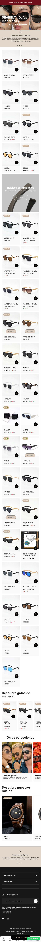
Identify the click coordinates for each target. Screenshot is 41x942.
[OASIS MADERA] (11, 61)
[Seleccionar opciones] (16, 69)
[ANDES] (30, 92)
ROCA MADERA (28, 523)
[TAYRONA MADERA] (25, 711)
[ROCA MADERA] (30, 509)
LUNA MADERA (28, 492)
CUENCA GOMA (9, 238)
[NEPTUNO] (30, 447)
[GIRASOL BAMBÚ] (11, 354)
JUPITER (26, 368)
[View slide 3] (21, 45)
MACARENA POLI (29, 238)
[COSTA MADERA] (11, 540)
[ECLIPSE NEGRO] (11, 123)
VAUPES (26, 399)
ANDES (25, 106)
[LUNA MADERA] (30, 478)
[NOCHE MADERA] (11, 323)
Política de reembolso (10, 931)
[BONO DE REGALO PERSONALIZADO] (30, 540)
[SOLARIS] (30, 606)
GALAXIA (7, 430)
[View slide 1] (17, 45)
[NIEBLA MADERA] (11, 573)
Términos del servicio (30, 931)
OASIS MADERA (9, 75)
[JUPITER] (30, 354)
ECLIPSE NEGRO (9, 137)
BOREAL (26, 137)
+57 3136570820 (6, 913)
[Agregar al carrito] (16, 100)
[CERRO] (30, 154)
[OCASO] (30, 637)
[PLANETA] (11, 92)
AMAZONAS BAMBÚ (30, 271)
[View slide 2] (19, 45)
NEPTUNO (26, 461)
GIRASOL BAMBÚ (10, 368)
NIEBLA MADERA (10, 587)
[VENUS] (11, 447)
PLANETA (7, 106)
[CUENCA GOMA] (11, 224)
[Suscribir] (36, 901)
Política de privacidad (20, 931)
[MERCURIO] (11, 385)
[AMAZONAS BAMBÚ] (30, 257)
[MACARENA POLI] (30, 224)
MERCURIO (7, 399)
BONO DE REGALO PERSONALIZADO (29, 555)
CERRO (25, 168)
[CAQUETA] (11, 606)
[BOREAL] (30, 123)
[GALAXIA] (11, 416)
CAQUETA (7, 620)
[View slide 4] (24, 45)
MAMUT (6, 836)
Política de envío (20, 933)
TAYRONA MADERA (23, 723)
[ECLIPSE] (11, 637)
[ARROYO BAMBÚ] (30, 323)
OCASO (25, 651)
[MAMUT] (17, 815)
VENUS (6, 461)
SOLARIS (26, 620)
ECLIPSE (7, 651)
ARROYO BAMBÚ (29, 337)
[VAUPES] (30, 385)
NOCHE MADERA (10, 337)
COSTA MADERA (9, 554)
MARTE (25, 430)
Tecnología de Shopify (25, 928)
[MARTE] (30, 416)
